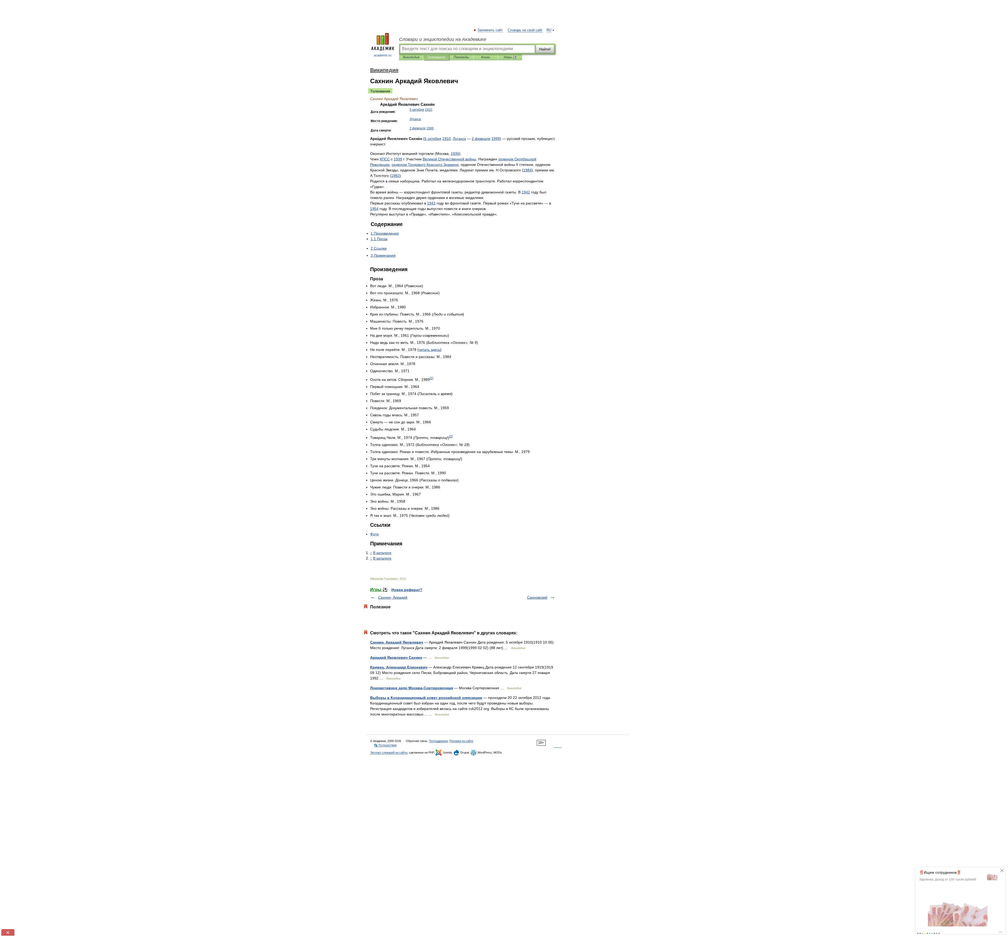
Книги (485, 57)
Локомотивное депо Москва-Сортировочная (411, 688)
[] (431, 378)
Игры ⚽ (510, 57)
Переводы (461, 57)
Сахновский (537, 597)
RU (549, 30)
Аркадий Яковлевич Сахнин (396, 657)
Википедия (411, 57)
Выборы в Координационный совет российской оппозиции (426, 698)
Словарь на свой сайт (525, 30)
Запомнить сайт (490, 30)
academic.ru (382, 55)
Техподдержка (438, 741)
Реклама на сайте (461, 741)
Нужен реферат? (406, 590)
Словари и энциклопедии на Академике (442, 39)
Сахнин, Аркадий (392, 597)
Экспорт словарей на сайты (388, 752)
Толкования (436, 57)
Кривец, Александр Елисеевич (398, 667)
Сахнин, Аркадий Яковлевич (396, 642)
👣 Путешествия (385, 745)
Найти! (545, 49)
